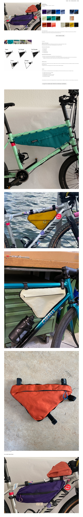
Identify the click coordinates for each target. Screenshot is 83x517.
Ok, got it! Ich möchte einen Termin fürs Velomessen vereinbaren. (54, 83)
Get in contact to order (60, 35)
